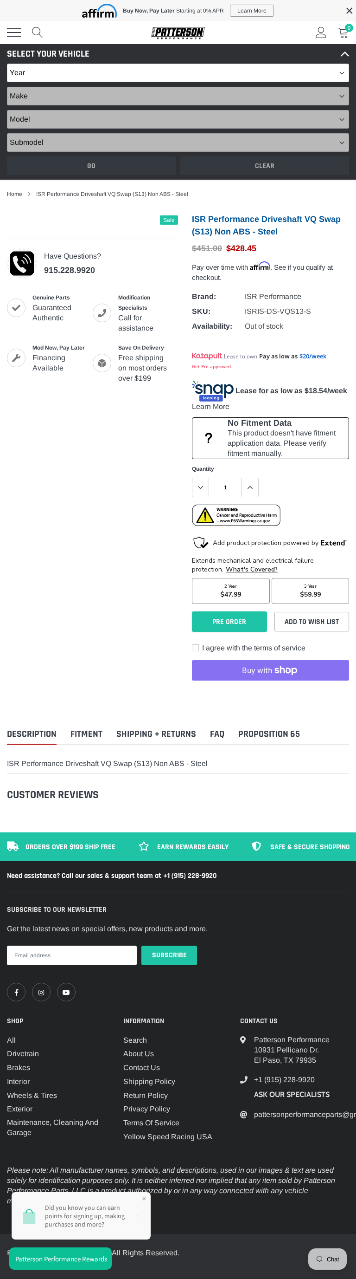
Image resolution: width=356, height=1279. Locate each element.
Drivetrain (23, 1054)
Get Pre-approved (211, 366)
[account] (321, 32)
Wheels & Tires (32, 1095)
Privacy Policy (146, 1109)
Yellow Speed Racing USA (167, 1137)
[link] (16, 992)
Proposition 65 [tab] (269, 734)
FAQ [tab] (217, 734)
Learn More (210, 406)
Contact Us (141, 1067)
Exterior (19, 1109)
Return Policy (145, 1095)
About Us (138, 1054)
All (11, 1040)
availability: (212, 326)
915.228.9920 (69, 270)
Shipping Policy (149, 1081)
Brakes (18, 1067)
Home (14, 194)
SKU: (201, 311)
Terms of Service (151, 1123)
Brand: (204, 296)
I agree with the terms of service (252, 648)
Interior (18, 1081)
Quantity (203, 469)
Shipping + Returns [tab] (156, 734)
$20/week (312, 356)
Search (135, 1040)
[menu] (14, 32)
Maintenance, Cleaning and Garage (52, 1127)
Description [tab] (32, 734)
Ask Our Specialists (292, 1094)
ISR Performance (273, 296)
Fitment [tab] (86, 734)
